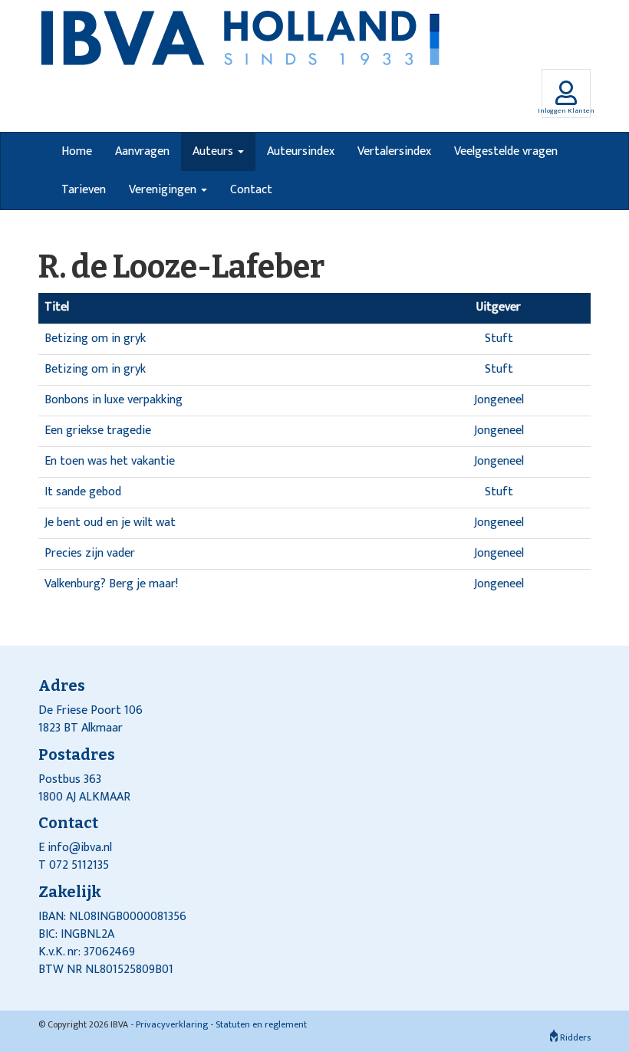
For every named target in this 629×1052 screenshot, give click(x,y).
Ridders (574, 1037)
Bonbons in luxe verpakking (113, 400)
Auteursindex (300, 151)
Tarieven (83, 189)
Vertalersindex (394, 151)
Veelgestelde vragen (506, 151)
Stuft (499, 338)
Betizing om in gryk (95, 338)
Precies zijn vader (89, 553)
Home (76, 151)
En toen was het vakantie (109, 461)
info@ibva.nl (80, 847)
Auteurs (214, 151)
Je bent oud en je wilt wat (110, 522)
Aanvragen (142, 151)
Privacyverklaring (172, 1024)
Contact (251, 189)
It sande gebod (82, 492)
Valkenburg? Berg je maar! (111, 584)
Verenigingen (164, 189)
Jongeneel (499, 400)
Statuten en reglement (261, 1024)
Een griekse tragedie (97, 430)
